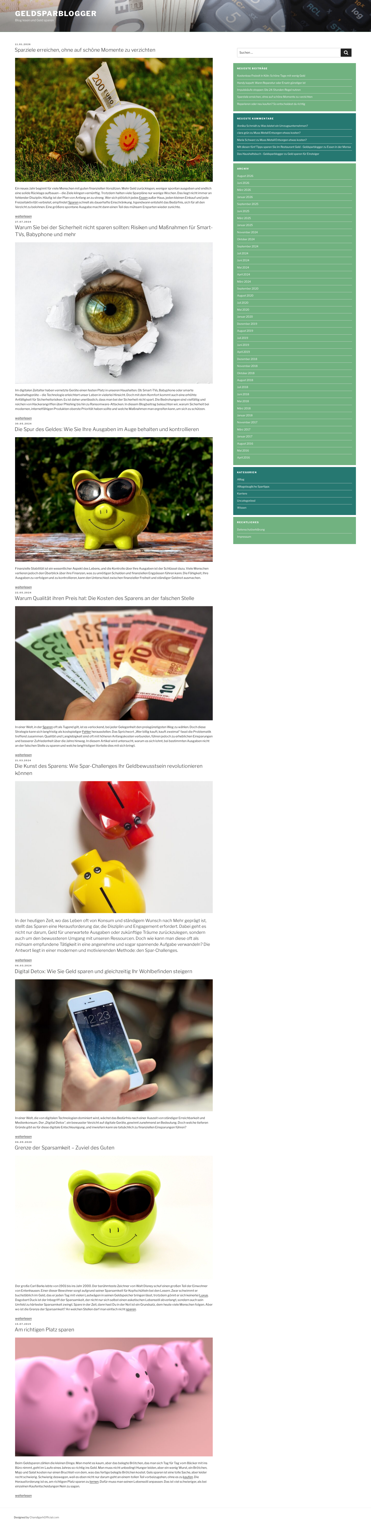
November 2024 (247, 232)
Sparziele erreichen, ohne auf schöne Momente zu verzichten (85, 50)
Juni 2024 (243, 260)
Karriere (242, 493)
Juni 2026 (243, 182)
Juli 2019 (242, 337)
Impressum (244, 536)
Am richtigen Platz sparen (44, 1330)
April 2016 (243, 457)
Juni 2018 (243, 394)
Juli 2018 (242, 387)
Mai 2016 (243, 450)
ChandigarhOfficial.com (44, 1517)
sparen (131, 1309)
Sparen (73, 202)
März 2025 (244, 218)
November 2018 (247, 366)
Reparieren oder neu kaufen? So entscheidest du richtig (271, 103)
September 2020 (248, 288)
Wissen (241, 507)
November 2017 (247, 422)
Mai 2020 (243, 309)
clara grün (243, 132)
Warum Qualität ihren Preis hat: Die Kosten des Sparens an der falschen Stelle (104, 598)
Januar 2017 (244, 436)
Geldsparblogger (56, 13)
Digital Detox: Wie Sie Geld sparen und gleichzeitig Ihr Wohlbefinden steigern (103, 971)
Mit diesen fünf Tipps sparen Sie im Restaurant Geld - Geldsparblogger (280, 146)
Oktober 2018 (245, 373)
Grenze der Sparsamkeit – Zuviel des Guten (64, 1148)
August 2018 (245, 380)
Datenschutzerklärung (251, 529)
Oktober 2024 (246, 239)
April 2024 (243, 274)
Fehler (86, 732)
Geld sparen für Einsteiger (303, 153)
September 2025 (247, 204)
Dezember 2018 (247, 359)
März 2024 (244, 281)
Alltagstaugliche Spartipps (253, 486)
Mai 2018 (243, 401)
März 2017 (243, 429)
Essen (143, 198)
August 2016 (245, 443)
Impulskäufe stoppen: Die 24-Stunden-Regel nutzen (269, 89)
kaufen (188, 1477)
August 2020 (245, 295)
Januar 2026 (245, 197)
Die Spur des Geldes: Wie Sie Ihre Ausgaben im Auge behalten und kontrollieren (107, 429)
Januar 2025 (245, 225)
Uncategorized (246, 500)
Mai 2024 (243, 267)
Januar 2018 (245, 415)
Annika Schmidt (247, 125)
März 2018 (244, 408)
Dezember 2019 (247, 323)
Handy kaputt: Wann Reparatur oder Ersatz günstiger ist (271, 82)
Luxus (203, 1295)
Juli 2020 (242, 302)
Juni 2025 (243, 211)
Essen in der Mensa (339, 146)
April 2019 (243, 351)
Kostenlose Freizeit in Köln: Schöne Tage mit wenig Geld (271, 75)
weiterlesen (23, 216)
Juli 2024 (242, 253)
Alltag (240, 479)
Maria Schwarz (246, 139)
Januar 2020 (245, 316)
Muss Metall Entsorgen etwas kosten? (277, 132)
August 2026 (245, 175)
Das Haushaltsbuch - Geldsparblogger (260, 153)
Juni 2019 (243, 344)
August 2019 (245, 330)
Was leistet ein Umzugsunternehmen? (284, 125)
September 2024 (247, 246)
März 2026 (244, 189)
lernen (94, 1481)
